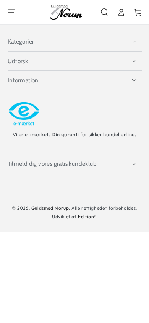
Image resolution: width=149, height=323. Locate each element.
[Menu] (11, 12)
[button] (104, 12)
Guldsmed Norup (50, 208)
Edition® (87, 216)
